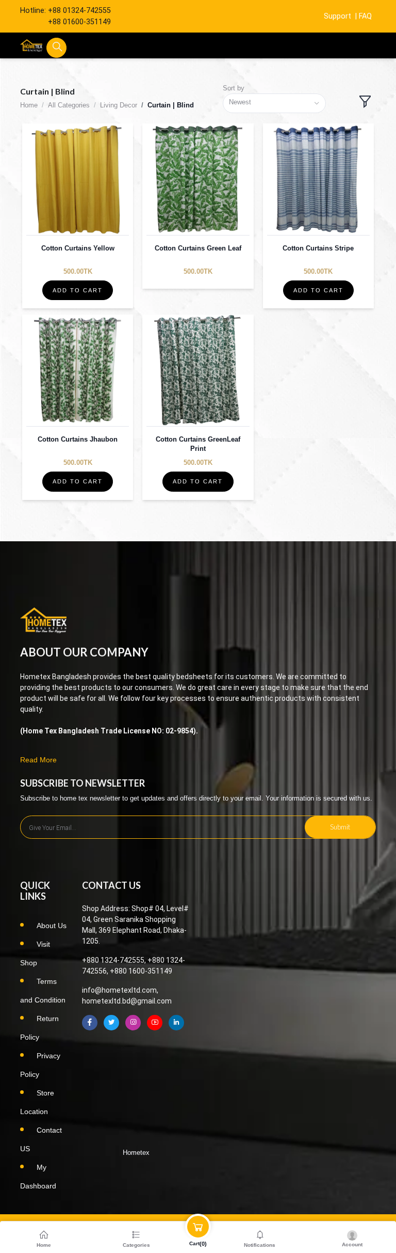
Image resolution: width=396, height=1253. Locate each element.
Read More (38, 760)
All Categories (69, 105)
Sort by (233, 88)
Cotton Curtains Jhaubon (78, 439)
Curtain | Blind (170, 105)
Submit (340, 827)
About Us (52, 925)
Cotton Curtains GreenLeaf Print (198, 443)
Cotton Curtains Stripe (318, 248)
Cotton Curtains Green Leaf (198, 248)
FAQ (365, 16)
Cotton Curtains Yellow (77, 248)
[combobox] (274, 103)
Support (337, 16)
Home (29, 105)
